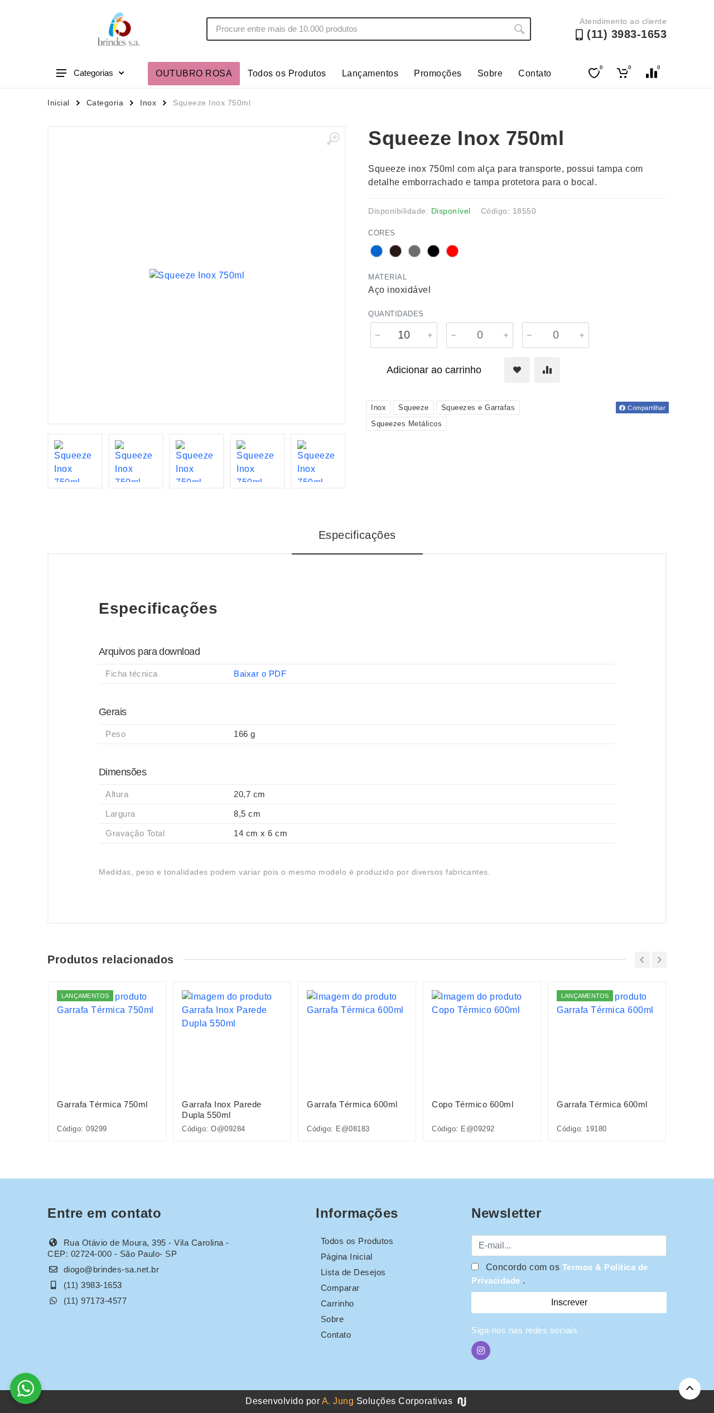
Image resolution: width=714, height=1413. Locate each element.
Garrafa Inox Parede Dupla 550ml (222, 1109)
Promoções (438, 73)
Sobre (490, 73)
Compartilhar (646, 407)
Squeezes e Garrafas (478, 407)
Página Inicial (347, 1256)
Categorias (93, 73)
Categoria (105, 102)
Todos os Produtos (287, 73)
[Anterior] (642, 960)
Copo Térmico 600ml (472, 1104)
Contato (535, 73)
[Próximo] (659, 960)
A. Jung (338, 1401)
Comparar (340, 1288)
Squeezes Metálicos (406, 423)
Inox (148, 102)
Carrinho (337, 1303)
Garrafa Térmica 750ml (102, 1104)
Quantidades (396, 314)
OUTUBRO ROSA (194, 73)
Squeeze (413, 407)
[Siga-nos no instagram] (480, 1350)
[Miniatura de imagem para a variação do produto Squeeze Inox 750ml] (75, 461)
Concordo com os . (559, 1273)
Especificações (357, 535)
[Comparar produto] (547, 370)
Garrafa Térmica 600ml (352, 1104)
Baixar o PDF (260, 673)
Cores (381, 233)
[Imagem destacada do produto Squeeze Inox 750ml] (197, 275)
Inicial (58, 102)
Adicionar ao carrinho (434, 369)
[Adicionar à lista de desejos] (517, 370)
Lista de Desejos (353, 1272)
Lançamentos (370, 73)
